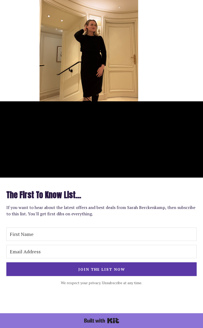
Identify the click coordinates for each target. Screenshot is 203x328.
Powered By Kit (101, 320)
